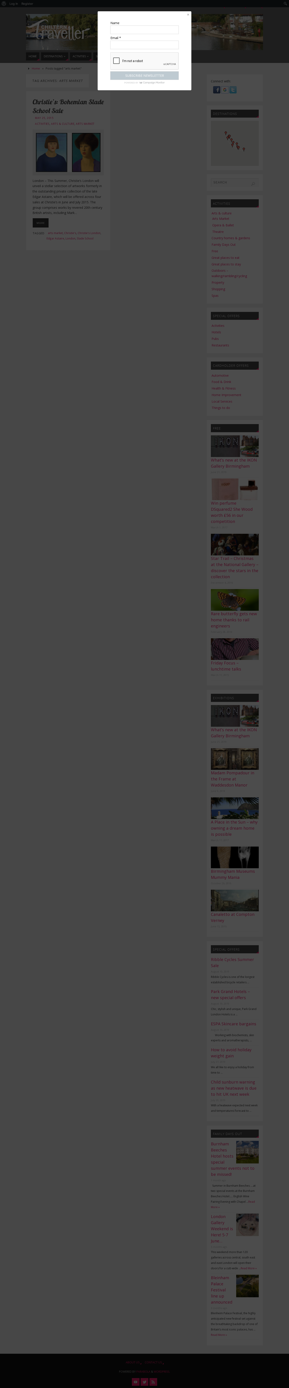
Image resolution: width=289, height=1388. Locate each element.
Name (114, 23)
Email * (115, 38)
